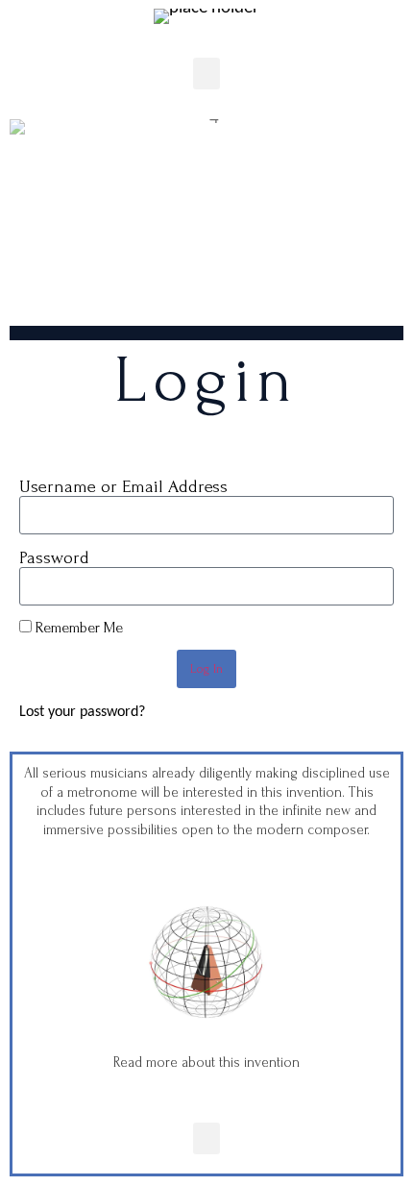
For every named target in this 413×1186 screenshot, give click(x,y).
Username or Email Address (123, 487)
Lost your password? (82, 712)
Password (54, 558)
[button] (206, 73)
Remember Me (77, 627)
